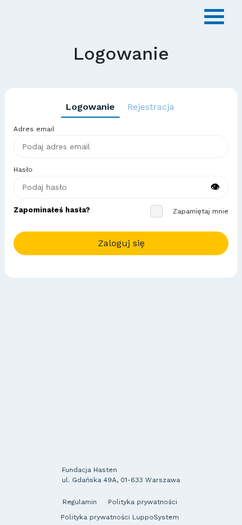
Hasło (23, 169)
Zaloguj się (121, 243)
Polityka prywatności (142, 502)
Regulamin (79, 502)
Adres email (34, 129)
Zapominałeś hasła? (52, 210)
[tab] (90, 107)
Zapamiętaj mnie (200, 211)
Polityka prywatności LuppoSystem (120, 517)
